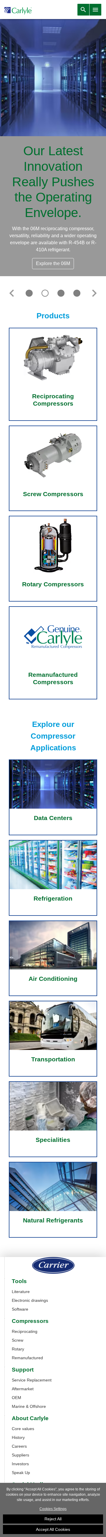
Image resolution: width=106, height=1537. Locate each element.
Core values (23, 1428)
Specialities (53, 1139)
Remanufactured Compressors (53, 678)
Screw (17, 1340)
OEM (16, 1397)
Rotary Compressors (53, 584)
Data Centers (53, 817)
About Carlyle (30, 1418)
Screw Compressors (53, 494)
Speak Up (21, 1472)
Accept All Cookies (53, 1529)
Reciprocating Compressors (53, 400)
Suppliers (20, 1455)
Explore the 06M (53, 263)
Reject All (53, 1518)
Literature (21, 1291)
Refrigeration (53, 898)
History (18, 1437)
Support (23, 1370)
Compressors (30, 1321)
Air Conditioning (53, 978)
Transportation (53, 1059)
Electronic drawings (30, 1300)
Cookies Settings (53, 1509)
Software (20, 1309)
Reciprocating (24, 1331)
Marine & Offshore (29, 1406)
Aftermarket (23, 1388)
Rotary (18, 1349)
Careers (19, 1446)
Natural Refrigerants (53, 1220)
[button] (11, 293)
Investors (20, 1463)
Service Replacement (32, 1380)
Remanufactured (27, 1357)
